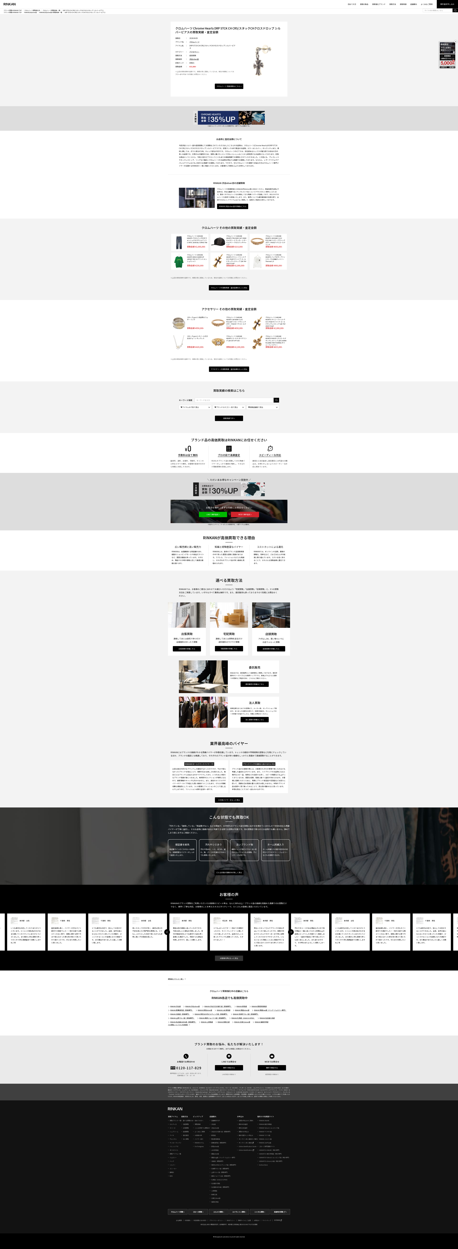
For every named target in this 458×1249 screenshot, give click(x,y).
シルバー (172, 1165)
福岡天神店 (215, 1202)
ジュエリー (173, 1157)
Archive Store (263, 1165)
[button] (213, 514)
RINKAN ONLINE (264, 1120)
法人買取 (186, 1139)
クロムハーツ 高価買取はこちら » (229, 86)
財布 (171, 1176)
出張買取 (186, 1128)
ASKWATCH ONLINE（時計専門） (269, 1150)
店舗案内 (413, 4)
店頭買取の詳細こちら (271, 649)
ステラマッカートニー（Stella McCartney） (194, 1092)
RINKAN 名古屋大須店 (267, 1018)
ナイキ (172, 1135)
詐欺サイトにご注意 (244, 1220)
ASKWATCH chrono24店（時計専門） (271, 1161)
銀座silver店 (215, 1154)
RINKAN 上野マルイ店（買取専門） (182, 1018)
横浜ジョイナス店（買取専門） (221, 1176)
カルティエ (173, 1124)
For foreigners (199, 1146)
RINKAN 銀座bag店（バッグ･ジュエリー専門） (270, 1010)
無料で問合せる (229, 1068)
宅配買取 (186, 1124)
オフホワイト (174, 1150)
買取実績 (403, 4)
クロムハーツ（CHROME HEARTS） (237, 1092)
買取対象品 (364, 4)
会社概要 (179, 1220)
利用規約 (187, 1220)
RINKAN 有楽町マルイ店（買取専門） (246, 1014)
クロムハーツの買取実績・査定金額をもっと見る (229, 287)
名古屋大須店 (215, 1183)
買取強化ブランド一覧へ (176, 979)
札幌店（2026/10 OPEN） (219, 1180)
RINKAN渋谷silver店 (30, 12)
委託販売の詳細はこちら (254, 684)
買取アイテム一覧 (175, 1154)
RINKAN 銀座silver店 (242, 1010)
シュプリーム (174, 1132)
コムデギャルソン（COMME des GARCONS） (267, 1088)
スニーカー (173, 1169)
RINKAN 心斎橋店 (207, 1022)
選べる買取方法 (188, 1120)
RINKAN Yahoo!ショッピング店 (269, 1128)
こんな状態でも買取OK (202, 1128)
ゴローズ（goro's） (257, 1092)
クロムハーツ (194, 42)
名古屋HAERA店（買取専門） (220, 1187)
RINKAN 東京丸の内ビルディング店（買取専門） (211, 1014)
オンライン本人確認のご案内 (248, 1139)
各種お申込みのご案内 (246, 1120)
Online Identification (245, 1150)
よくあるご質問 (426, 4)
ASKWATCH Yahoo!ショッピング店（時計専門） (274, 1157)
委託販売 (186, 1135)
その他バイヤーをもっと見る (229, 800)
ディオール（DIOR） (245, 1088)
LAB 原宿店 (215, 1150)
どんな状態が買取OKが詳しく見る (229, 872)
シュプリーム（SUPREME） (190, 1090)
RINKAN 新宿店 (242, 1006)
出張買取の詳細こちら (187, 649)
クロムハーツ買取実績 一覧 (51, 10)
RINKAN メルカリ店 (265, 1139)
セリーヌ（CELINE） (232, 1088)
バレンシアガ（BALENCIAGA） (210, 1090)
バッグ (172, 1161)
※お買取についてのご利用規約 (178, 1025)
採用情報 (277, 1220)
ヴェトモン (173, 1139)
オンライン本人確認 (245, 1143)
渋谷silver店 (194, 59)
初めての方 (352, 4)
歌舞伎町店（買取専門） (219, 1143)
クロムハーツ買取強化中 (32, 10)
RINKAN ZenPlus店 (265, 1143)
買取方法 (392, 4)
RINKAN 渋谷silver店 (192, 1006)
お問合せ (257, 1220)
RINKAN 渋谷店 (175, 1006)
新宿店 (213, 1135)
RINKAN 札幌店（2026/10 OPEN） (243, 1018)
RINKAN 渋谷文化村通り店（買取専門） (218, 1006)
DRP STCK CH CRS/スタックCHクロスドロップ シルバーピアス (83, 10)
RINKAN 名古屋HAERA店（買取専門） (183, 1022)
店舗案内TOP (215, 1120)
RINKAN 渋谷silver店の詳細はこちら (232, 206)
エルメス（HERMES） (199, 1088)
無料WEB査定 (243, 1124)
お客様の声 (198, 1135)
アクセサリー (194, 52)
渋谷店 (213, 1124)
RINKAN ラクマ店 (264, 1135)
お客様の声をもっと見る (229, 958)
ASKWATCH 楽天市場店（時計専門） (271, 1154)
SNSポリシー (231, 1220)
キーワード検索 (185, 400)
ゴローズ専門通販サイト (267, 1146)
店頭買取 (186, 1132)
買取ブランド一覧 (175, 1120)
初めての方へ (199, 1120)
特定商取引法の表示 (199, 1220)
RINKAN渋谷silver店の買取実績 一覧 (50, 12)
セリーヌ (172, 1128)
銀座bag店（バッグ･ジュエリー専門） (223, 1157)
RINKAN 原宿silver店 (205, 1010)
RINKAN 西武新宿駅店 (259, 1006)
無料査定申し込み (447, 4)
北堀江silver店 (215, 1198)
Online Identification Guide (247, 1146)
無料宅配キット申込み (246, 1135)
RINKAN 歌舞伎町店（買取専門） (181, 1010)
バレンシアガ (174, 1146)
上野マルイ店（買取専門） (220, 1172)
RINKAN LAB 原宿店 (223, 1010)
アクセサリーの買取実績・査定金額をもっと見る (229, 369)
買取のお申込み (244, 1132)
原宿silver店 (215, 1146)
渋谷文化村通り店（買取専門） (221, 1132)
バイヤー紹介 (199, 1139)
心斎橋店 (214, 1191)
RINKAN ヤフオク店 (265, 1132)
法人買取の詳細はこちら (254, 719)
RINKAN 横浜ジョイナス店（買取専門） (213, 1018)
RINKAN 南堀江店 (224, 1022)
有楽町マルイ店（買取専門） (220, 1169)
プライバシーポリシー (216, 1220)
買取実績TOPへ (229, 418)
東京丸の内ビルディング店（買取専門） (224, 1165)
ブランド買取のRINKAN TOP (13, 10)
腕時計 (172, 1172)
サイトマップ (267, 1220)
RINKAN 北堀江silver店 (242, 1022)
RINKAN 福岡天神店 (261, 1022)
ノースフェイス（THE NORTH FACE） (248, 1090)
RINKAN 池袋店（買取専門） (180, 1014)
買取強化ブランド (378, 4)
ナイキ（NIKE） (284, 1090)
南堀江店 (214, 1194)
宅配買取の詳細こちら (229, 648)
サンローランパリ (175, 1143)
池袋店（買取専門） (217, 1161)
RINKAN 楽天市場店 (265, 1124)
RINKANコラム (199, 1143)
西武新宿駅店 (215, 1139)
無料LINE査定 (243, 1128)
